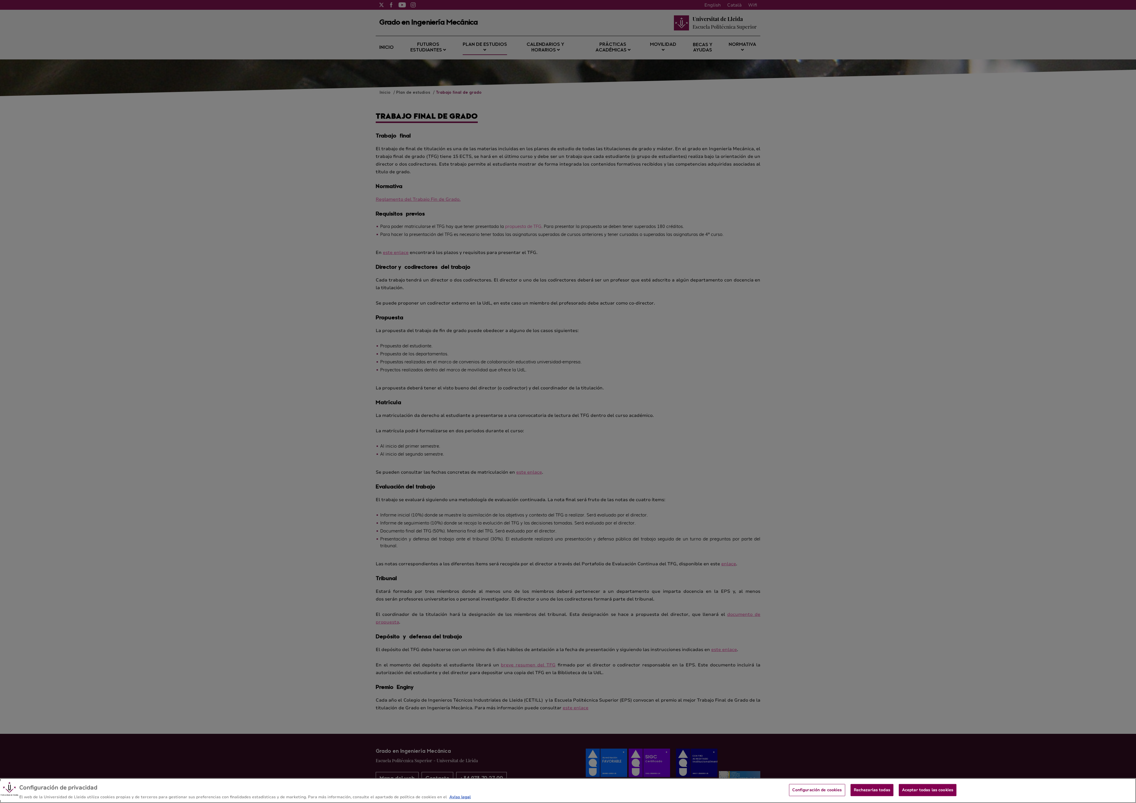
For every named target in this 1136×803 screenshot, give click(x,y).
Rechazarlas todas (872, 789)
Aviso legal (460, 796)
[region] (568, 790)
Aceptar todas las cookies (927, 789)
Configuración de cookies (817, 789)
